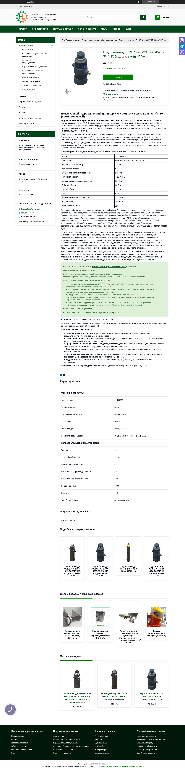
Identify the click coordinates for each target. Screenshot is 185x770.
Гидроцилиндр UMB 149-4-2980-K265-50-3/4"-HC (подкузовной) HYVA (100, 571)
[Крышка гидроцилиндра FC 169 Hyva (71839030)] (156, 614)
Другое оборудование (31, 85)
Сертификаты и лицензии (30, 101)
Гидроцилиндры (109, 40)
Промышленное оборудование (28, 61)
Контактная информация (30, 118)
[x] (64, 376)
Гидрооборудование (91, 40)
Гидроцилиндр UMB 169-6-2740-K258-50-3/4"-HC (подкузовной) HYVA (156, 571)
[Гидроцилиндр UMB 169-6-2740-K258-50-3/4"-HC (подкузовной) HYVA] (156, 550)
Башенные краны (102, 753)
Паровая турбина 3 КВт (147, 746)
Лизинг (22, 107)
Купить (118, 77)
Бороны (98, 739)
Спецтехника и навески (63, 750)
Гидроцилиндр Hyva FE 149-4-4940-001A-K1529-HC (128, 568)
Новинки (22, 96)
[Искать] (143, 17)
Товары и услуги (72, 40)
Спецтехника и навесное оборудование (32, 72)
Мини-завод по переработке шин (151, 739)
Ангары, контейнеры (30, 77)
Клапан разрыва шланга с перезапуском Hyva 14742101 (101, 634)
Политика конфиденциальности (132, 766)
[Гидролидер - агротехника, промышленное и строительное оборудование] (22, 22)
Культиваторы (101, 743)
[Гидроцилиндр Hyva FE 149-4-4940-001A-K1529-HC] (128, 550)
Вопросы (23, 113)
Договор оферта (26, 124)
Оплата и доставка (63, 29)
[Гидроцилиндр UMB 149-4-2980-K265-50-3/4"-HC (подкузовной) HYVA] (100, 550)
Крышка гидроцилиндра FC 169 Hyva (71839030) (157, 633)
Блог (128, 29)
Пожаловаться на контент (108, 766)
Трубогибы (99, 746)
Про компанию (40, 29)
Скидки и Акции (28, 89)
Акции (104, 29)
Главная (23, 29)
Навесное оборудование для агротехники (34, 55)
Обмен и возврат (87, 29)
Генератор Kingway (145, 743)
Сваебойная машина (146, 753)
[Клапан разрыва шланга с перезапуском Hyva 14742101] (100, 614)
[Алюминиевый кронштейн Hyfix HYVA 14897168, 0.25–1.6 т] (72, 614)
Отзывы (116, 29)
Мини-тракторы (101, 736)
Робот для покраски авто (148, 750)
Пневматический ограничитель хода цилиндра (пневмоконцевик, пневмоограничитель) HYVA (130, 637)
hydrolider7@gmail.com (30, 209)
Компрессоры (101, 750)
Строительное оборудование (34, 67)
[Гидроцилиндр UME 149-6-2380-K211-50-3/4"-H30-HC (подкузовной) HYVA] (72, 550)
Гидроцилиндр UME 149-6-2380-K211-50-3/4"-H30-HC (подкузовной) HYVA (73, 571)
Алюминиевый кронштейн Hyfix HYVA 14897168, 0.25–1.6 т (72, 634)
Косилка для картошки (146, 736)
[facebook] (61, 376)
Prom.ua (104, 764)
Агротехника (27, 49)
